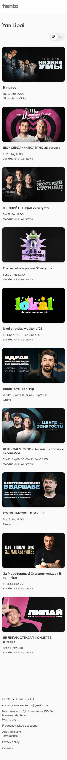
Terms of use (10, 735)
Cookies (7, 748)
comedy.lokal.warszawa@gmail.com (25, 705)
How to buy (9, 719)
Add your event (11, 731)
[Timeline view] (61, 36)
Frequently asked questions (19, 725)
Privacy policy (11, 741)
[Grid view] (53, 36)
